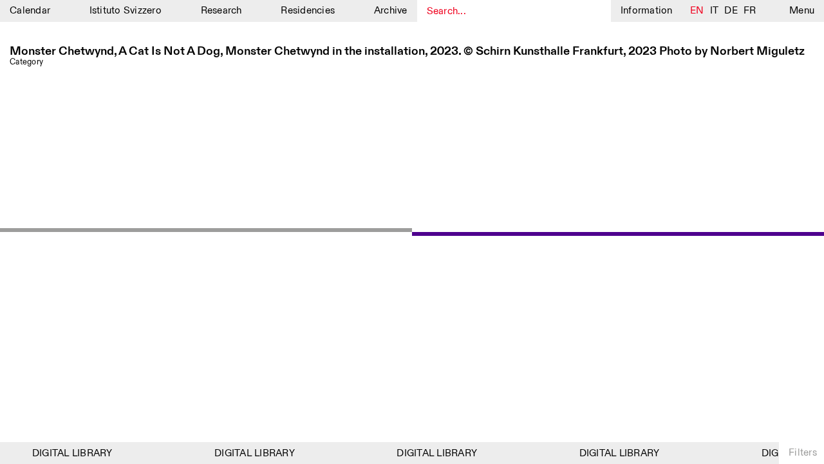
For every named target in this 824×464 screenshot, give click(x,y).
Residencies (308, 11)
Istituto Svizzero (125, 11)
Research (221, 11)
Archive (390, 11)
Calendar (30, 11)
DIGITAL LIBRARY (70, 453)
